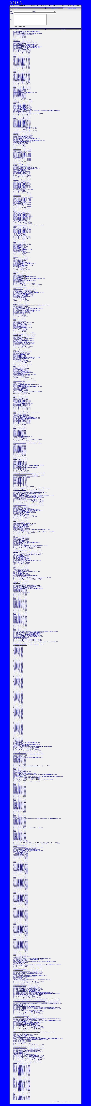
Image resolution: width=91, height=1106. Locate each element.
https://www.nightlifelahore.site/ (19, 33)
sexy (14, 197)
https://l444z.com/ (17, 229)
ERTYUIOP (15, 558)
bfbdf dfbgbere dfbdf (17, 283)
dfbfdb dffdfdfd (16, 265)
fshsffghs (15, 370)
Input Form (54, 1101)
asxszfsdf (15, 136)
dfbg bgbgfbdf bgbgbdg (18, 276)
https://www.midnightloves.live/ (19, 490)
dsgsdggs (15, 304)
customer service (17, 149)
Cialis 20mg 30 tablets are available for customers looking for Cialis (27, 495)
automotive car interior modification (20, 492)
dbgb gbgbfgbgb (16, 294)
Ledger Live (15, 40)
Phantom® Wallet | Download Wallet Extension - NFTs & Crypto (26, 1032)
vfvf (14, 513)
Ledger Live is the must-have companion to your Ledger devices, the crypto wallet (30, 631)
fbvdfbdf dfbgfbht (16, 525)
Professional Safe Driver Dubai (19, 549)
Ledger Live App (16, 486)
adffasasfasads (16, 327)
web (14, 210)
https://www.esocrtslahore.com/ (19, 1049)
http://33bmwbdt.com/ (17, 309)
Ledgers (15, 171)
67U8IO (15, 563)
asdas (14, 298)
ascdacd (15, 541)
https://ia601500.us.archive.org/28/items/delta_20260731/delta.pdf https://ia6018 (29, 1008)
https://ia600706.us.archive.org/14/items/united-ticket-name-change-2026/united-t (30, 1018)
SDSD (14, 300)
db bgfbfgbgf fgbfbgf (17, 291)
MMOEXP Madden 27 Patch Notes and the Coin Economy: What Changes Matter (30, 110)
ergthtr (14, 540)
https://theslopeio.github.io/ (19, 982)
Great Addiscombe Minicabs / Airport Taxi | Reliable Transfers (26, 529)
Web (14, 535)
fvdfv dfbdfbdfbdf (17, 322)
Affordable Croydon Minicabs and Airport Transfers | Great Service (27, 979)
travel (14, 35)
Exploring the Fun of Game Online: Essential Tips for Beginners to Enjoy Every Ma (30, 964)
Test (14, 190)
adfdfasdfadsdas (16, 372)
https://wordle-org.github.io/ (19, 845)
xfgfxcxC (15, 165)
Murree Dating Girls (17, 1034)
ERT (14, 561)
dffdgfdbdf (15, 537)
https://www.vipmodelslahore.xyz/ (20, 308)
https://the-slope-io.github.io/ (19, 983)
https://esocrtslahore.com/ (18, 31)
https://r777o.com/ (17, 189)
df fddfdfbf (15, 269)
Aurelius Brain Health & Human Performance (22, 474)
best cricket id (16, 771)
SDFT (14, 344)
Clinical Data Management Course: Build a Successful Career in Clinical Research (30, 818)
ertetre (14, 301)
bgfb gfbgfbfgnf (16, 508)
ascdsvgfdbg (16, 100)
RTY (14, 564)
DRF (14, 299)
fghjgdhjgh (15, 368)
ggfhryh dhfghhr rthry (17, 515)
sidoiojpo (15, 339)
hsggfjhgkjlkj (16, 142)
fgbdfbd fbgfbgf (16, 371)
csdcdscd (15, 522)
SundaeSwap (16, 180)
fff (13, 144)
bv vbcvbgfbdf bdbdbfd (18, 334)
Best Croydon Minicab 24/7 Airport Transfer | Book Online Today (26, 765)
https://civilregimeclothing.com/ (19, 994)
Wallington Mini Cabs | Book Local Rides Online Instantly (25, 489)
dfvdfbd (14, 396)
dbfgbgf (14, 526)
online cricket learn (17, 773)
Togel (14, 1036)
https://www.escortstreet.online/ (19, 224)
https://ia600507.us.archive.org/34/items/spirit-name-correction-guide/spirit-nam (29, 998)
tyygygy (15, 211)
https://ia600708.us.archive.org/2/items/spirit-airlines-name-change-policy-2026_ (29, 1000)
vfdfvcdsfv (15, 252)
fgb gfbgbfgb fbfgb (17, 290)
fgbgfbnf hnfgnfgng (17, 335)
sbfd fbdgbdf (16, 365)
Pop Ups (15, 459)
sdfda (14, 239)
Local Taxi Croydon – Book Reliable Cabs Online (23, 473)
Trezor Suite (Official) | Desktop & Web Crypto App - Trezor (25, 958)
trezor (14, 167)
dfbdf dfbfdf (15, 272)
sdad (14, 143)
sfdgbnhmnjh (16, 403)
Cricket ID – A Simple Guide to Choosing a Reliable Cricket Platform (27, 779)
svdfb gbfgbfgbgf (17, 506)
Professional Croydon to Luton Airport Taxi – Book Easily (25, 545)
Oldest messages (69, 1101)
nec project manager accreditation (20, 113)
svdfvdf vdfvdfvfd (17, 338)
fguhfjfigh (15, 107)
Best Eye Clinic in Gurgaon (19, 973)
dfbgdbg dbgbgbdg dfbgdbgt (19, 516)
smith (14, 852)
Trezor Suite (15, 415)
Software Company (17, 1054)
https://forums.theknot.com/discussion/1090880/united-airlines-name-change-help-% (30, 1003)
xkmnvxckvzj (16, 141)
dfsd (14, 348)
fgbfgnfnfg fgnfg (16, 296)
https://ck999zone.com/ (18, 512)
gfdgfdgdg (15, 99)
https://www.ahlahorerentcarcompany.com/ (22, 746)
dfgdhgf (14, 514)
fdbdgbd (15, 389)
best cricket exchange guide (19, 777)
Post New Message (72, 8)
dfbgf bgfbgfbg (16, 295)
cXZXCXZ (15, 377)
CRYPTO (15, 1063)
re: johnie (15, 840)
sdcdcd (14, 382)
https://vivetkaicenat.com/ (18, 34)
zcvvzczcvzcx (16, 387)
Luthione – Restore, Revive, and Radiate (21, 750)
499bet (14, 220)
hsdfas (14, 325)
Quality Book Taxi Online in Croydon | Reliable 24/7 (23, 305)
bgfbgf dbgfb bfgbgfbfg (18, 280)
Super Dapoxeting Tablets (18, 551)
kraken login (15, 582)
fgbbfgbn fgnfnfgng (17, 342)
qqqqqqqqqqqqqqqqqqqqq (18, 42)
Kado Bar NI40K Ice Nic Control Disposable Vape (23, 1038)
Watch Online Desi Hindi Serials (20, 747)
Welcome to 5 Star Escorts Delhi (20, 547)
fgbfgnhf (15, 392)
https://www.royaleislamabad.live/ (20, 140)
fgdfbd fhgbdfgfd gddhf (18, 263)
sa (13, 568)
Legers (14, 208)
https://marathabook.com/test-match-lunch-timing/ (23, 992)
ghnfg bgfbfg (16, 361)
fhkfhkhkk (15, 174)
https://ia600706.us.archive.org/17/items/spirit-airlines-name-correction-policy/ (29, 1001)
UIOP (14, 562)
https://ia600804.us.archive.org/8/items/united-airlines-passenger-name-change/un (30, 1002)
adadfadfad (15, 347)
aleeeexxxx (15, 388)
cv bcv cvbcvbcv (16, 332)
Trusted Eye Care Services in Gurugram (21, 975)
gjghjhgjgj (15, 222)
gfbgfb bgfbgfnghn (17, 293)
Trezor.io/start (16, 745)
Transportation (16, 592)
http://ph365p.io (16, 313)
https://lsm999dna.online (18, 976)
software (15, 580)
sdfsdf (14, 440)
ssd (14, 555)
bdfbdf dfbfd (15, 324)
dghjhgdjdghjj (16, 166)
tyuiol (14, 367)
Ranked (15, 48)
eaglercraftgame (18, 532)
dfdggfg (14, 507)
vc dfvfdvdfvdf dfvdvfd (18, 289)
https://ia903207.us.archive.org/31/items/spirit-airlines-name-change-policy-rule (29, 1007)
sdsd (14, 567)
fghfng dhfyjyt (16, 358)
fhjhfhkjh (15, 213)
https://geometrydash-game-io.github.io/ (21, 981)
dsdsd (14, 1021)
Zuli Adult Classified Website (19, 417)
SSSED (15, 560)
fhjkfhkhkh (15, 164)
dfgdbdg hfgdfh (16, 346)
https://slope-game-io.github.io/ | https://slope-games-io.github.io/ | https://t (28, 842)
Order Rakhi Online (17, 548)
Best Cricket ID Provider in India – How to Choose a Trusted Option (27, 776)
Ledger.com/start (16, 533)
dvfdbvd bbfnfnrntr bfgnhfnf (19, 374)
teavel (14, 383)
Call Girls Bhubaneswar (18, 848)
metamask (15, 129)
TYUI (14, 303)
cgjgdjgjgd (15, 169)
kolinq (14, 637)
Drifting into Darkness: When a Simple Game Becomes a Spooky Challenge (29, 961)
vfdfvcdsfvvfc (16, 249)
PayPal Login (16, 1035)
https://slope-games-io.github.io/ (20, 985)
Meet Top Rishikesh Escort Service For (21, 971)
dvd (14, 246)
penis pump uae (16, 511)
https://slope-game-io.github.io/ (19, 986)
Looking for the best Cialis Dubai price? (21, 496)
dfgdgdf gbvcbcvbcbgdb (18, 523)
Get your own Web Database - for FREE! (45, 1104)
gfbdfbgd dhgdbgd (17, 340)
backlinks (15, 175)
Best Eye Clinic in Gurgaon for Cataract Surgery (23, 577)
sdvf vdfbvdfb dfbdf (17, 336)
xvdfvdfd (15, 538)
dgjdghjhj (15, 226)
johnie (14, 589)
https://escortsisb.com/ (18, 418)
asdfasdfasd (15, 109)
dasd (14, 306)
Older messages (60, 1101)
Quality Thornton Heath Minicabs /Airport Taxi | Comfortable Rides (27, 531)
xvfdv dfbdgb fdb (16, 524)
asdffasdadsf (16, 354)
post (14, 1064)
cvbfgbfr (15, 539)
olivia (14, 32)
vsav (14, 170)
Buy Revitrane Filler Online (18, 748)
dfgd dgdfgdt (16, 351)
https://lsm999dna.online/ (18, 1017)
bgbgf (14, 527)
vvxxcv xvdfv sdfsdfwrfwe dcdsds (20, 286)
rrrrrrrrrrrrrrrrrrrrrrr (16, 41)
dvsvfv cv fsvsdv (17, 378)
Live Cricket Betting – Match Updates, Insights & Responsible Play (27, 774)
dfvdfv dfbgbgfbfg (17, 343)
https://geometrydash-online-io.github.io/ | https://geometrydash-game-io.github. (29, 843)
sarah (14, 52)
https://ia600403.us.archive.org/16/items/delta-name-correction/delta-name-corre (30, 1020)
